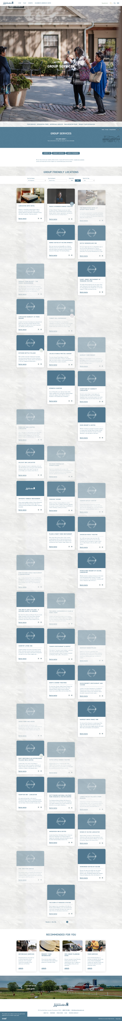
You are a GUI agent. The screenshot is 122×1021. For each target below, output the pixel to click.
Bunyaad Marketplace (88, 646)
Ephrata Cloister (55, 388)
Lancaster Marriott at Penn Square (29, 317)
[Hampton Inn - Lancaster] (30, 784)
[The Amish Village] (61, 414)
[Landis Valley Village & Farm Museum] (91, 784)
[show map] (38, 218)
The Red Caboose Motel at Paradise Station (89, 317)
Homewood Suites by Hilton (90, 866)
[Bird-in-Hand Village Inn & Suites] (91, 598)
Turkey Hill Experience (57, 316)
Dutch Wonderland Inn (88, 242)
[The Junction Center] (30, 856)
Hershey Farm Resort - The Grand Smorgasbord (28, 280)
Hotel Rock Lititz (55, 866)
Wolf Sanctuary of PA (57, 571)
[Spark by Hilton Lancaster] (91, 821)
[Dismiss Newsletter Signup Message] (119, 1012)
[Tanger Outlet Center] (91, 488)
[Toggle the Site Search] (114, 3)
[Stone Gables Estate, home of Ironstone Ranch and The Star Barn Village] (61, 709)
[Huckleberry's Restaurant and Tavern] (91, 672)
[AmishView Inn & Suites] (61, 821)
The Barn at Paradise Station (60, 902)
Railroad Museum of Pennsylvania (56, 462)
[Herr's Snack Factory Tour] (30, 821)
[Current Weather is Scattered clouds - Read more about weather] (111, 2)
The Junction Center (26, 866)
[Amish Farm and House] (30, 709)
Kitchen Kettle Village (27, 353)
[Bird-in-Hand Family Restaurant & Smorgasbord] (30, 560)
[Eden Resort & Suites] (91, 414)
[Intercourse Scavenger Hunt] (41, 350)
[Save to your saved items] (41, 218)
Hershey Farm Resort (87, 353)
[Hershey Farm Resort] (91, 342)
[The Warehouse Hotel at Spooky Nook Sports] (91, 195)
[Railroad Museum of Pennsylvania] (61, 451)
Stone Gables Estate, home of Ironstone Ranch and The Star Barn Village (60, 721)
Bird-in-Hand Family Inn (27, 534)
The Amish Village (55, 425)
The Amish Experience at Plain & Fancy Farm (61, 609)
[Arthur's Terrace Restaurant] (30, 488)
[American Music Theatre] (91, 523)
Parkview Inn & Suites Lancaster (27, 425)
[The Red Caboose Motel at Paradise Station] (91, 306)
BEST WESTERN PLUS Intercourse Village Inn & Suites (30, 758)
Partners (52, 1013)
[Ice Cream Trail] (72, 313)
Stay (19, 3)
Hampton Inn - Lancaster (28, 794)
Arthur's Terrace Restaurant (29, 498)
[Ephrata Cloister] (61, 378)
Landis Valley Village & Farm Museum (90, 795)
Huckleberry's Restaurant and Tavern (91, 683)
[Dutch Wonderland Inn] (91, 232)
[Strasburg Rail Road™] (30, 232)
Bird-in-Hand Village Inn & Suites (89, 609)
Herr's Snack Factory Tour (28, 831)
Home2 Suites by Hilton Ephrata (61, 242)
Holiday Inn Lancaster (27, 462)
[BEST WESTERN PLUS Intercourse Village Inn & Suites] (30, 747)
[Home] (9, 3)
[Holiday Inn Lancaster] (30, 451)
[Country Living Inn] (30, 635)
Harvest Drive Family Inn (89, 719)
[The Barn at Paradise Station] (61, 891)
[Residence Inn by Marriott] (91, 451)
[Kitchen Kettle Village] (30, 342)
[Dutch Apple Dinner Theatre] (61, 747)
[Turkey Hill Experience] (61, 306)
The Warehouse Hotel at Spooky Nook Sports (89, 206)
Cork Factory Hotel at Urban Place (29, 683)
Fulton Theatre (24, 388)
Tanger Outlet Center (88, 498)
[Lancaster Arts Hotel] (30, 195)
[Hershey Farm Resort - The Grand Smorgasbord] (30, 269)
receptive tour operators (79, 159)
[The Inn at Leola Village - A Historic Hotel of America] (30, 598)
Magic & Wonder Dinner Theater (61, 206)
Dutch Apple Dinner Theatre (59, 758)
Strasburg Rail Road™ (27, 242)
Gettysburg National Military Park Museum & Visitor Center (60, 795)
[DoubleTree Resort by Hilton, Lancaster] (91, 560)
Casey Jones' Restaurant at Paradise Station (90, 280)
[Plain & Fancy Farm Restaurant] (61, 523)
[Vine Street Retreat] (61, 269)
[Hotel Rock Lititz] (61, 856)
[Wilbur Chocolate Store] (91, 747)
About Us (46, 1013)
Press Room (60, 1013)
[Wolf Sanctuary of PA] (61, 560)
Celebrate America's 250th (43, 3)
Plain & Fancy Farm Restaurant (60, 534)
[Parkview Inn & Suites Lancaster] (30, 414)
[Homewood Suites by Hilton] (91, 856)
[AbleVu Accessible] (72, 203)
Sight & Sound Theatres (58, 683)
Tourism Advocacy (73, 1013)
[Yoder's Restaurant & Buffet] (61, 635)
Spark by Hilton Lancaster (90, 831)
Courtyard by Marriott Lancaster (88, 389)
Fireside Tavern (55, 498)
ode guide (30, 989)
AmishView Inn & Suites (57, 831)
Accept (4, 1018)
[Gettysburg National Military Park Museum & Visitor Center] (61, 784)
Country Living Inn (25, 646)
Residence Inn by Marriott (89, 462)
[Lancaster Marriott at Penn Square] (30, 306)
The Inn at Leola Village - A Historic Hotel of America (29, 609)
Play (24, 3)
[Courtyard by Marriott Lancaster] (91, 378)
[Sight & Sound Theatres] (61, 672)
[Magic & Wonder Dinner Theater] (61, 195)
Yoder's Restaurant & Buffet (60, 646)
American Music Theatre (89, 534)
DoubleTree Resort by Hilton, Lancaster (91, 571)
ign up (91, 989)
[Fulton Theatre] (30, 378)
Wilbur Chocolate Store (89, 758)
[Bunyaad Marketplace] (91, 635)
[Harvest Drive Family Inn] (91, 709)
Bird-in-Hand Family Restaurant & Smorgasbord (30, 571)
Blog (66, 1013)
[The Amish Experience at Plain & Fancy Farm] (61, 598)
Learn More (22, 218)
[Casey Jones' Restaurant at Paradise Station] (91, 269)
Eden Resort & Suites (87, 425)
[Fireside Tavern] (61, 488)
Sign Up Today (101, 1018)
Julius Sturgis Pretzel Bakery (60, 353)
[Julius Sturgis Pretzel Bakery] (61, 342)
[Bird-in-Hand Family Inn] (30, 523)
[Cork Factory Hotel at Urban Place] (30, 672)
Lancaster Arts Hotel (27, 206)
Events (30, 3)
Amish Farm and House (27, 719)
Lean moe (16, 1015)
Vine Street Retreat (56, 279)
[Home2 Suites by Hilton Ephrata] (61, 232)
